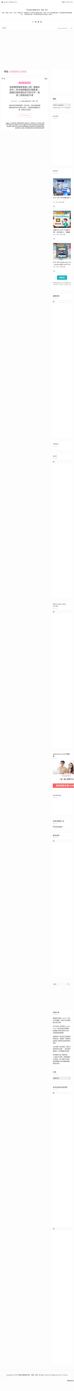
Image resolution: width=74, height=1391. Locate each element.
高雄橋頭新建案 (40, 126)
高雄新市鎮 (15, 126)
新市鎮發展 (13, 123)
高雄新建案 (32, 126)
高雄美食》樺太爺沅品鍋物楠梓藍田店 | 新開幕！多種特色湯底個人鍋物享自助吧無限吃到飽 (62, 1040)
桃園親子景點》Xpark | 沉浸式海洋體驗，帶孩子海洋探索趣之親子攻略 (61, 1020)
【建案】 (21, 83)
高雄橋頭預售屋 (29, 128)
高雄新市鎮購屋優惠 (23, 126)
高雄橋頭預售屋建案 (39, 128)
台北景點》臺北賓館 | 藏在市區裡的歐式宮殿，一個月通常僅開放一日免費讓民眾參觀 (62, 1049)
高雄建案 (27, 83)
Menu (4, 28)
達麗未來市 (27, 123)
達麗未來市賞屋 (27, 125)
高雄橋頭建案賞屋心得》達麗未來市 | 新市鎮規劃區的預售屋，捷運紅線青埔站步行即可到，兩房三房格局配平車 (24, 91)
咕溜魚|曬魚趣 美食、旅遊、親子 (29, 101)
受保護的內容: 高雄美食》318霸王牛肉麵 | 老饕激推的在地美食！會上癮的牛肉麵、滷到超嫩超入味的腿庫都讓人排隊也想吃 (61, 1059)
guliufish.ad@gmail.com (10, 2)
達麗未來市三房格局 (36, 123)
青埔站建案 (35, 125)
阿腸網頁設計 (70, 1380)
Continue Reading (26, 115)
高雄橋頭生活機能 (19, 128)
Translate (67, 107)
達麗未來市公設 (18, 125)
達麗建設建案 (20, 123)
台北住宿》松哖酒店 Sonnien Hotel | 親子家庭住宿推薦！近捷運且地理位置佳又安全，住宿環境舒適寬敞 (61, 1029)
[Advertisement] (62, 1000)
